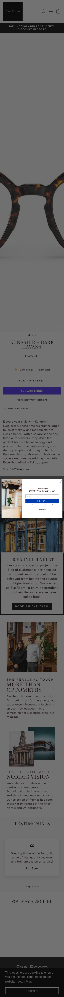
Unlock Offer (42, 501)
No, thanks (42, 509)
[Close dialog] (60, 481)
